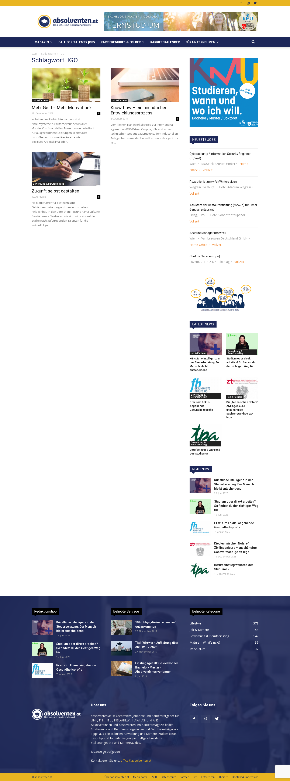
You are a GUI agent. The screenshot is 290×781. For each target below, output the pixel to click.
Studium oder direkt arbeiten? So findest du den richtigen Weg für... (241, 362)
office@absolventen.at (136, 760)
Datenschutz (168, 777)
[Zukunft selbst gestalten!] (66, 169)
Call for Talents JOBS (76, 42)
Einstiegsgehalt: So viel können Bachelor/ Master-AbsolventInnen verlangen (157, 667)
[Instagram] (248, 3)
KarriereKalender (165, 42)
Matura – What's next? (205, 642)
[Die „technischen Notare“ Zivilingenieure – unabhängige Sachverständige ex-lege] (242, 388)
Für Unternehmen (200, 42)
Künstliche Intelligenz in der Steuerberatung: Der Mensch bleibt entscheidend (234, 484)
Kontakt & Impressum (245, 777)
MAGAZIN (42, 42)
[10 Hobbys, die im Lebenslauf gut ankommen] (121, 627)
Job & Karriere (40, 100)
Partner (184, 777)
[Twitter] (255, 3)
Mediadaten (140, 777)
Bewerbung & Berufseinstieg (48, 183)
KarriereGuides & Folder (121, 42)
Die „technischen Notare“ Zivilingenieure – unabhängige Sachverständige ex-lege (242, 409)
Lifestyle (195, 623)
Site (195, 777)
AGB (154, 777)
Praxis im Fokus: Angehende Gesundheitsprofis (201, 405)
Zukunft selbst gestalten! (56, 191)
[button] (253, 42)
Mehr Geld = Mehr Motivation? (62, 107)
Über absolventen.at (116, 777)
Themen (223, 777)
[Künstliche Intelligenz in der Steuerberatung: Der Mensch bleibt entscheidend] (206, 344)
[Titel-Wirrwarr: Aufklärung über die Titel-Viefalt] (121, 648)
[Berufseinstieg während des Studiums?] (206, 435)
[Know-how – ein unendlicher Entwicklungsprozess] (145, 85)
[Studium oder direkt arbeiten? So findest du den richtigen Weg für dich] (242, 344)
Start (34, 54)
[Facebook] (241, 3)
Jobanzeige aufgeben (105, 752)
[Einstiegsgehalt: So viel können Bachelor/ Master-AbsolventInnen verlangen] (121, 668)
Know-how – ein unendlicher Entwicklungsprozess (138, 110)
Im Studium (197, 649)
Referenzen (208, 777)
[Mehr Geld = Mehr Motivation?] (66, 85)
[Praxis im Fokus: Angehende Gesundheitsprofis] (206, 388)
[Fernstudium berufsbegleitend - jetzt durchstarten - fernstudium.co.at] (224, 92)
